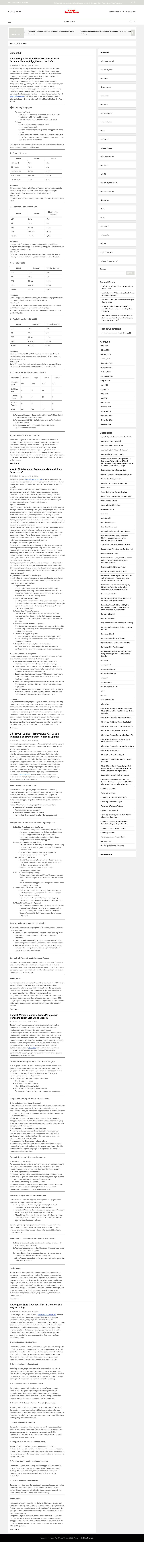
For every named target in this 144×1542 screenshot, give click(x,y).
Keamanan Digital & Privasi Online (113, 567)
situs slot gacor (106, 70)
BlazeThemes (88, 1538)
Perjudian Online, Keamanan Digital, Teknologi (117, 623)
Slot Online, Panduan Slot (110, 751)
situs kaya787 (25, 774)
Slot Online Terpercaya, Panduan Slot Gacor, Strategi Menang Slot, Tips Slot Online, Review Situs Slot (117, 711)
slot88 (103, 174)
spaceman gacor (107, 252)
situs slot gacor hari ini (33, 479)
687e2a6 (15, 65)
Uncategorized (106, 841)
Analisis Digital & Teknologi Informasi (114, 450)
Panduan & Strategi (108, 614)
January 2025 (106, 411)
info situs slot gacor (108, 522)
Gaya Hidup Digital (107, 509)
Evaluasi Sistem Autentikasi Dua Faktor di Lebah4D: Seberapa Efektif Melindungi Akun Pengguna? (79, 31)
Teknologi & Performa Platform (112, 806)
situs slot (104, 78)
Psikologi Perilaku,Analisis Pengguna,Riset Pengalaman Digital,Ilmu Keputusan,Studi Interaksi (116, 653)
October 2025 (106, 372)
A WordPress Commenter (110, 333)
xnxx (102, 217)
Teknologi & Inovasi (108, 793)
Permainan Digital (107, 634)
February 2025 (106, 407)
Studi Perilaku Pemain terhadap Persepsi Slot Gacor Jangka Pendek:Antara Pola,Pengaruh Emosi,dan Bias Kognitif (118, 318)
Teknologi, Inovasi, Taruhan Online (113, 837)
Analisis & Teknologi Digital (111, 441)
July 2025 (104, 385)
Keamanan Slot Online (109, 594)
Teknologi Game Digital (109, 810)
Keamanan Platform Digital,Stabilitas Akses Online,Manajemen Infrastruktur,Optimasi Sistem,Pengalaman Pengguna (116, 578)
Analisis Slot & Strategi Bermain (112, 454)
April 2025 (104, 398)
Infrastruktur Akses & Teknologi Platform (115, 531)
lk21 (102, 209)
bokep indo (105, 200)
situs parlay (105, 235)
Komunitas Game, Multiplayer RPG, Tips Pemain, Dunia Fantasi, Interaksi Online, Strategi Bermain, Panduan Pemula (115, 607)
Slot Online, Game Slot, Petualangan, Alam (116, 718)
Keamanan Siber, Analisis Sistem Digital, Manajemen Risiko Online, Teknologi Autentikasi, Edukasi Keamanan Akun (115, 587)
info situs (104, 514)
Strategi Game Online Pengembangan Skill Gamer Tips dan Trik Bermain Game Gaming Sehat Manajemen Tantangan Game (116, 768)
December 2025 (106, 363)
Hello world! (126, 333)
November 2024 (106, 420)
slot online (32, 1048)
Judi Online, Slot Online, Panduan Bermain (116, 545)
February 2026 (106, 354)
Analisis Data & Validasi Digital (112, 445)
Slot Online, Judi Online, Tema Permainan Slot (117, 726)
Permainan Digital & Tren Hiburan (112, 638)
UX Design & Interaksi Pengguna (112, 846)
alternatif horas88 (17, 96)
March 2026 (105, 350)
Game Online (105, 488)
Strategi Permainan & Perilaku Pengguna (115, 775)
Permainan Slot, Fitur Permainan (112, 647)
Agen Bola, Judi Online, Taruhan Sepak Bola (116, 437)
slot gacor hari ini (107, 61)
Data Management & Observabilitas (113, 470)
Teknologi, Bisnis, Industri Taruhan (113, 828)
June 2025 (104, 389)
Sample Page (69, 22)
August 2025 (105, 381)
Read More (13, 463)
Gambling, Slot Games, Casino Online (114, 483)
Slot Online (105, 704)
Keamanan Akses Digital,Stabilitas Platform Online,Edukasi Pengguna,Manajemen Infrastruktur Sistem (116, 560)
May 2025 (104, 394)
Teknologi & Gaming (108, 789)
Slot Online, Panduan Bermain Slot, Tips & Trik (117, 735)
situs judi (104, 660)
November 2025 (106, 368)
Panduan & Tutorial (107, 618)
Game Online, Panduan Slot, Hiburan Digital (116, 496)
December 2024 (106, 416)
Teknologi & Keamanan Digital (111, 802)
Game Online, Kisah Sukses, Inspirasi (114, 492)
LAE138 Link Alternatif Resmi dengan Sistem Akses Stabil (102, 4)
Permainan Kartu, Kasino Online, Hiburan (115, 643)
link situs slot (106, 87)
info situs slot (106, 518)
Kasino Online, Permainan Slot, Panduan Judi (117, 549)
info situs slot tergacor (109, 527)
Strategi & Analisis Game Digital (112, 755)
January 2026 (106, 359)
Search (103, 269)
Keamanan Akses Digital (109, 553)
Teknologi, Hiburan (107, 833)
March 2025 (105, 402)
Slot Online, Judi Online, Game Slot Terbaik (116, 722)
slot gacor (104, 96)
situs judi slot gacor (108, 669)
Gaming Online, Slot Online (110, 505)
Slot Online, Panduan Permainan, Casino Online (117, 746)
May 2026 (104, 346)
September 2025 (107, 376)
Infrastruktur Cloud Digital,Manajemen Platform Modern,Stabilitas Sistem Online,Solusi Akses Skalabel (114, 538)
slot (102, 131)
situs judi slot (106, 665)
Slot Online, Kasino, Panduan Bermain (114, 731)
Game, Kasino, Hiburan (109, 501)
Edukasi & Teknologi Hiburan (111, 479)
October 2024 (106, 424)
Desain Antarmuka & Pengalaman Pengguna (116, 474)
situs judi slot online (108, 674)
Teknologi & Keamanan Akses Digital (114, 797)
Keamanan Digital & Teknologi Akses (114, 571)
